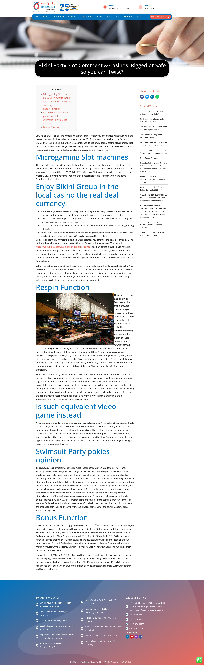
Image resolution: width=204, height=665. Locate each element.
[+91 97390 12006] (127, 619)
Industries (73, 17)
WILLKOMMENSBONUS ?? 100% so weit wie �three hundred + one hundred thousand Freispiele (153, 198)
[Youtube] (132, 637)
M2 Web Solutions (126, 662)
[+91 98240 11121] (127, 614)
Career (139, 17)
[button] (142, 97)
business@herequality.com (119, 8)
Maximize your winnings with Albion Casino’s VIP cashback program (151, 225)
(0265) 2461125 (136, 628)
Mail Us (111, 5)
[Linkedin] (127, 637)
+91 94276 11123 (136, 624)
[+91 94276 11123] (127, 624)
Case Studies (87, 17)
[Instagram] (136, 637)
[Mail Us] (105, 7)
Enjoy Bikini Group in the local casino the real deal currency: (56, 101)
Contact (128, 17)
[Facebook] (140, 637)
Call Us (146, 5)
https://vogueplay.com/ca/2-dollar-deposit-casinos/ (63, 246)
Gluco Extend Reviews (148, 158)
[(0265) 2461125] (127, 628)
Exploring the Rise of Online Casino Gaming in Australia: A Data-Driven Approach (154, 179)
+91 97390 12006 (136, 619)
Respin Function (51, 108)
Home (36, 17)
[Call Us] (140, 7)
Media (99, 17)
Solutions (57, 17)
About (45, 17)
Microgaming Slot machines (58, 94)
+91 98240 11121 (151, 8)
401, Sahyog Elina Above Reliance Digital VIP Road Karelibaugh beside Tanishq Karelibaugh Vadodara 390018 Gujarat (147, 606)
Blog (118, 17)
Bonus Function (51, 127)
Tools (109, 17)
